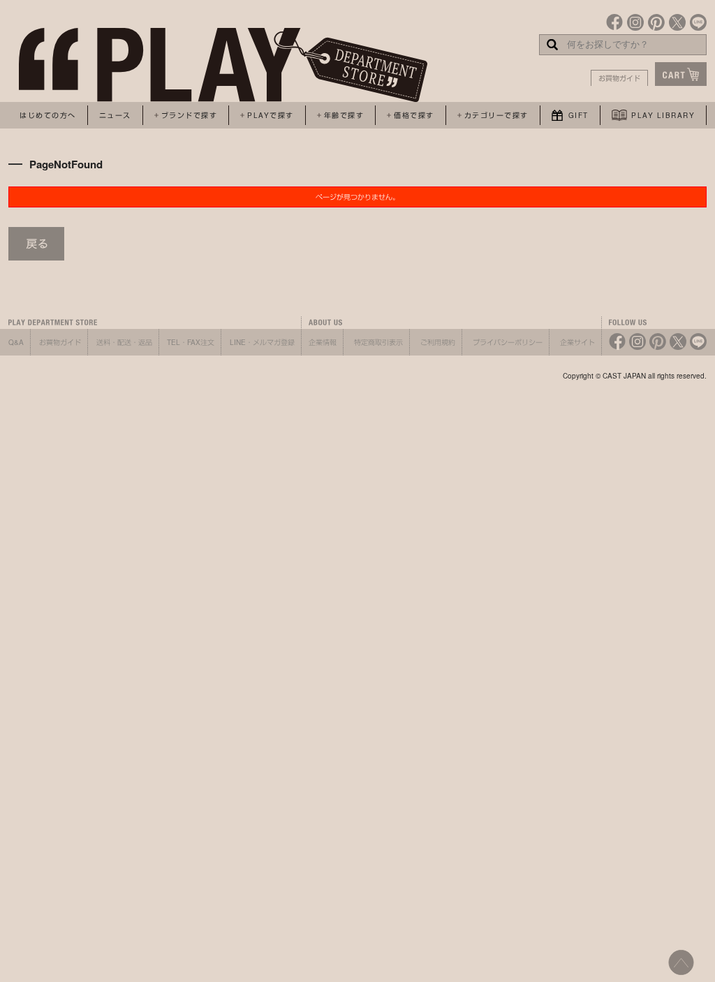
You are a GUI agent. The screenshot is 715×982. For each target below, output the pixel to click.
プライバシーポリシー (508, 342)
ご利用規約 (437, 342)
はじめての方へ (48, 115)
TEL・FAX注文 (190, 342)
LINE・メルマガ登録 (262, 342)
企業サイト (577, 342)
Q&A (16, 342)
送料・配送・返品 (124, 342)
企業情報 (323, 342)
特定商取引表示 (378, 342)
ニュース (115, 115)
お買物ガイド (619, 78)
